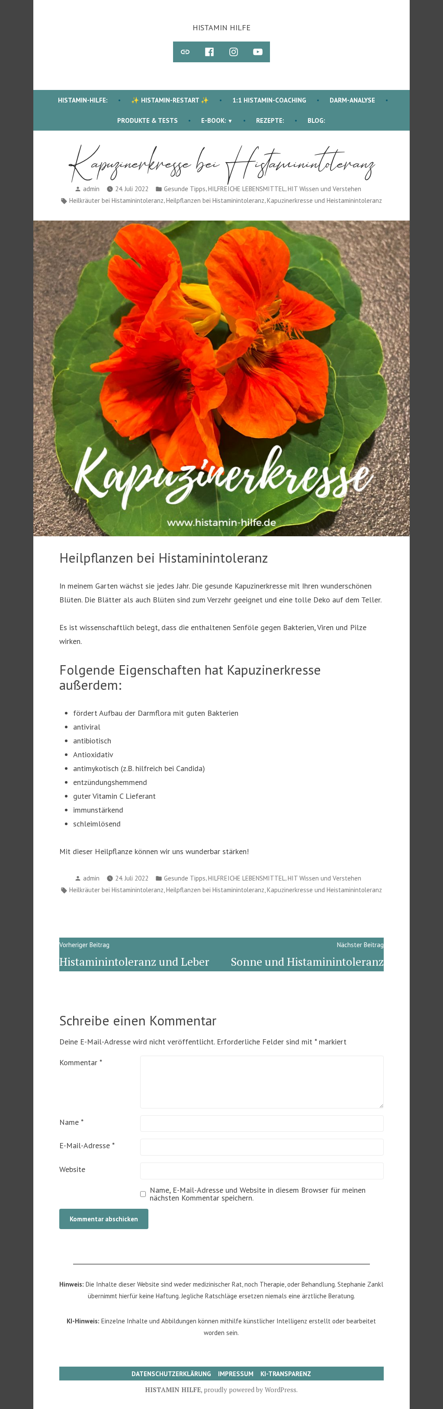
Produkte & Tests (147, 120)
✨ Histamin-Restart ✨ (170, 100)
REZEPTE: (270, 120)
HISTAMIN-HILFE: (83, 100)
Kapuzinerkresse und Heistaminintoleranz (324, 200)
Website (72, 1169)
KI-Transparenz (285, 1374)
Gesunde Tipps (184, 189)
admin (91, 189)
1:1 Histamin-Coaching (269, 100)
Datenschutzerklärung (171, 1374)
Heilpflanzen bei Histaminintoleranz (215, 200)
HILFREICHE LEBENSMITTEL (246, 189)
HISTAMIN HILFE (221, 27)
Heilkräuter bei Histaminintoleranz (116, 200)
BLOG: (316, 120)
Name (71, 1122)
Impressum (236, 1374)
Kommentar (80, 1062)
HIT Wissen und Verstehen (324, 189)
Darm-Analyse (352, 100)
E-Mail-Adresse (87, 1145)
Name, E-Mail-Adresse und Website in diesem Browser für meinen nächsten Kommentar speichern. (258, 1194)
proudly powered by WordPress (250, 1389)
